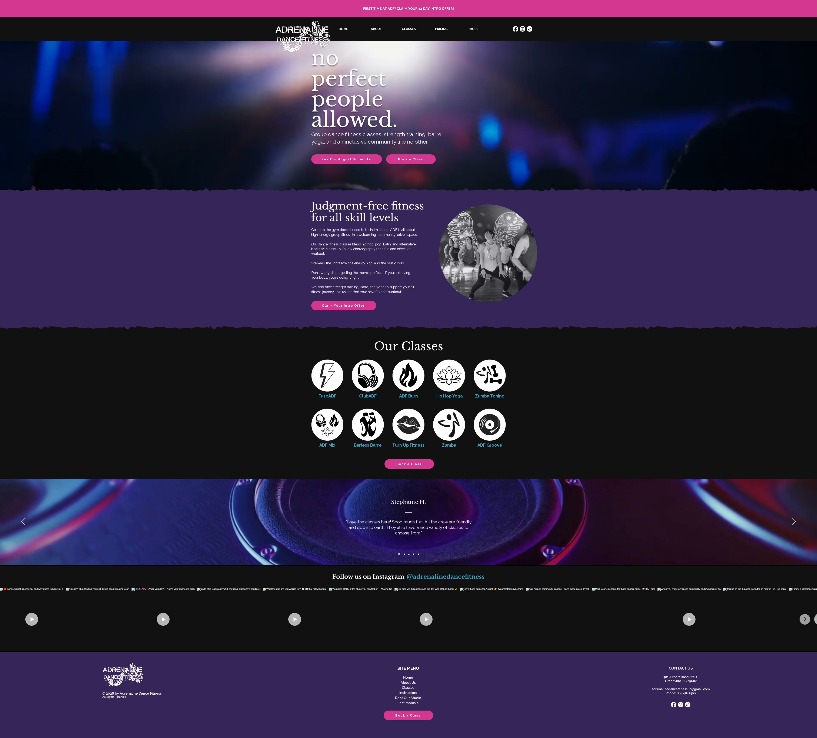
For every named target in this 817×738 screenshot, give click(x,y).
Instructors (408, 693)
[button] (409, 29)
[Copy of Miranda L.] (418, 554)
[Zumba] (449, 425)
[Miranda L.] (409, 554)
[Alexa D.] (403, 554)
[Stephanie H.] (399, 554)
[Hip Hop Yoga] (449, 375)
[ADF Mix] (327, 425)
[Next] (794, 521)
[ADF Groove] (489, 425)
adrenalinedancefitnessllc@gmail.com (681, 689)
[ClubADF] (367, 375)
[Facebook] (515, 29)
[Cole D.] (413, 554)
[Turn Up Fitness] (408, 425)
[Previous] (23, 521)
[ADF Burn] (408, 375)
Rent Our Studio (408, 698)
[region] (488, 257)
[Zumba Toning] (489, 375)
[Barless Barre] (367, 425)
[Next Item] (805, 619)
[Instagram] (522, 29)
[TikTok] (529, 29)
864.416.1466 (686, 693)
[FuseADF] (327, 375)
